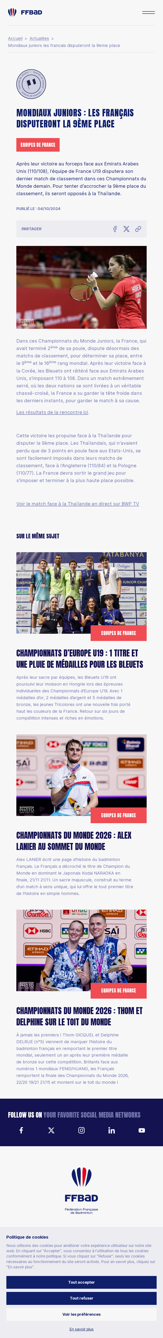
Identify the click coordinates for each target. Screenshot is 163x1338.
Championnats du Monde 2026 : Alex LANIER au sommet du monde (73, 841)
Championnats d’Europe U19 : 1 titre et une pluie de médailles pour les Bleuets (79, 658)
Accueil (15, 38)
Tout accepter (81, 1282)
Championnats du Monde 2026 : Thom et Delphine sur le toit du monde (79, 1016)
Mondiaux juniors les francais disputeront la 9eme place (64, 45)
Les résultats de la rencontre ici (52, 412)
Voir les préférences (81, 1314)
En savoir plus (81, 1329)
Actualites (39, 38)
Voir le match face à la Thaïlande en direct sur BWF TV (77, 504)
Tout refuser (81, 1298)
